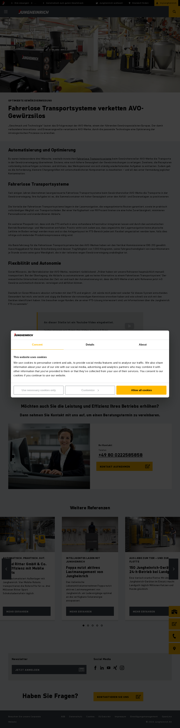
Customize (88, 390)
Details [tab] (90, 344)
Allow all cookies (141, 390)
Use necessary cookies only (39, 390)
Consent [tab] (37, 344)
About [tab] (143, 344)
